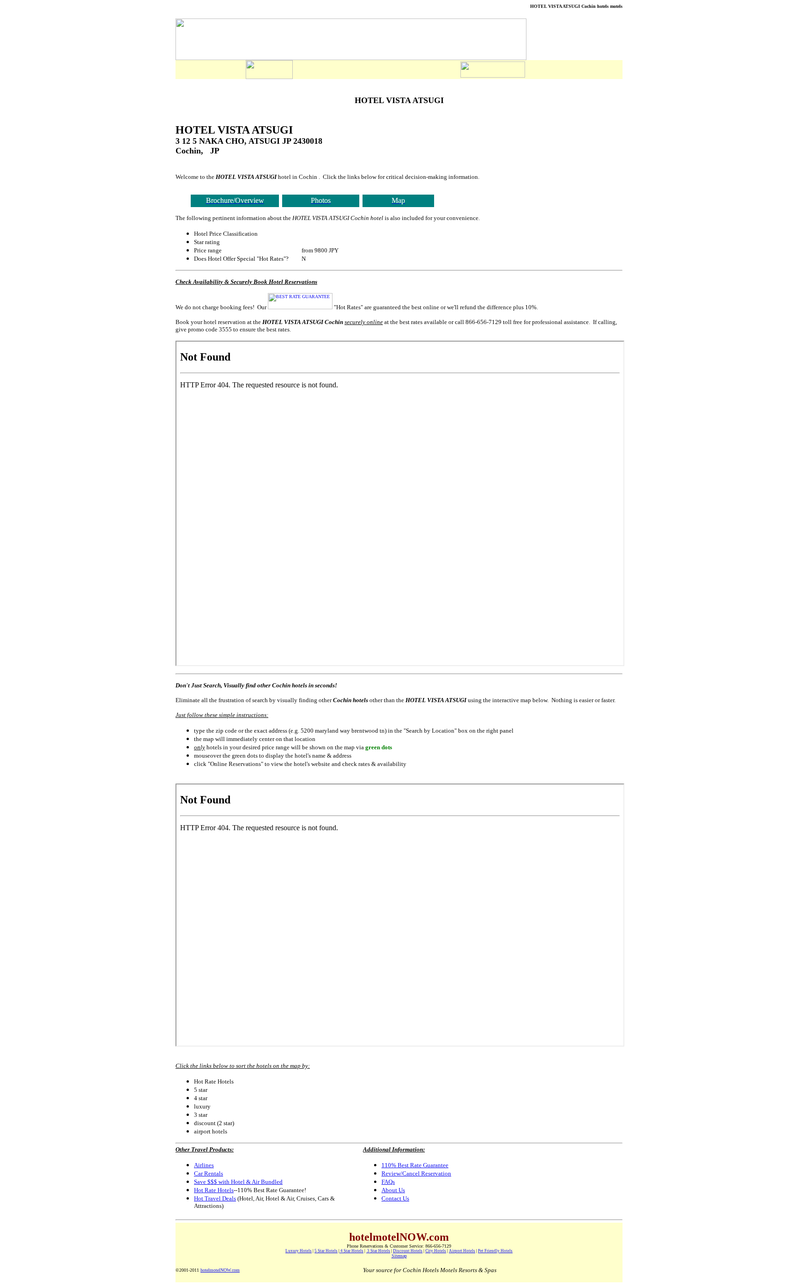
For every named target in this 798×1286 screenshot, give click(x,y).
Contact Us (395, 1198)
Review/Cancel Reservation (416, 1173)
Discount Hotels (408, 1251)
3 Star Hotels (378, 1251)
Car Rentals (208, 1173)
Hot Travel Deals (215, 1198)
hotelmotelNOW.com (220, 1270)
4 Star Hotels (351, 1251)
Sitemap (399, 1255)
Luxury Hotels (298, 1251)
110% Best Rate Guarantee (414, 1165)
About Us (393, 1190)
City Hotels (435, 1251)
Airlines (204, 1165)
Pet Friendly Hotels (495, 1251)
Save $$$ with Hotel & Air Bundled (238, 1181)
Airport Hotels (462, 1251)
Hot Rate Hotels (214, 1190)
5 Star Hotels (326, 1251)
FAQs (388, 1181)
